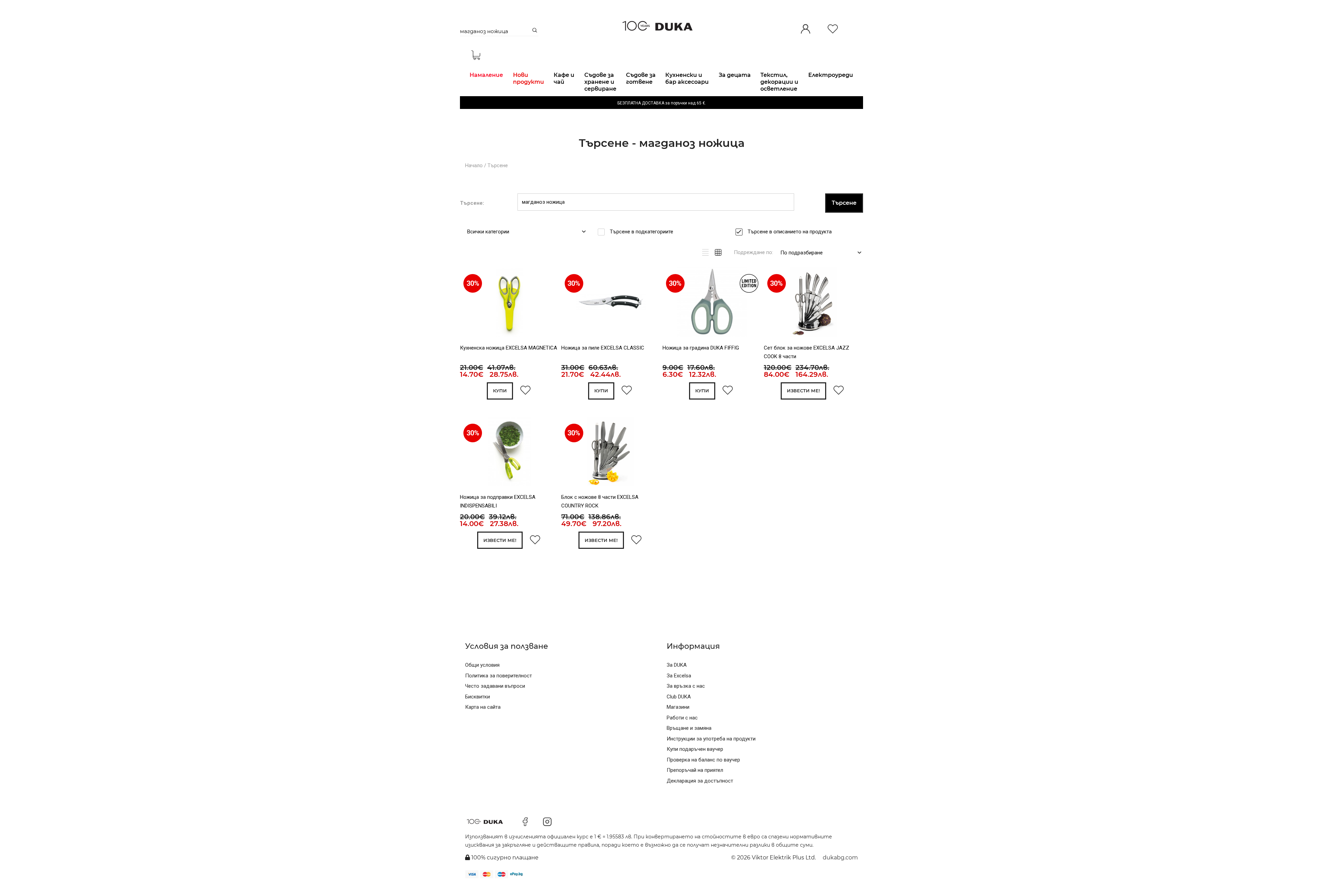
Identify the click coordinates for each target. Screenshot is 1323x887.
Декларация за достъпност (700, 781)
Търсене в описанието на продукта (790, 232)
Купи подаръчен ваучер (695, 749)
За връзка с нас (686, 686)
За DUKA (677, 665)
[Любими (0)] (833, 29)
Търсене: (472, 203)
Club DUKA (679, 697)
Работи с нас (682, 718)
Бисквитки (477, 697)
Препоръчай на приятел (695, 770)
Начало (474, 165)
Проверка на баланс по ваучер (703, 760)
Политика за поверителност (498, 676)
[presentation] (469, 303)
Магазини (678, 707)
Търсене (498, 165)
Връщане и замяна (689, 728)
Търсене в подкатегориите (641, 232)
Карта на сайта (483, 707)
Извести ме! (803, 390)
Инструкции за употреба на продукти (711, 739)
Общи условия (482, 665)
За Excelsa (679, 676)
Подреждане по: (753, 252)
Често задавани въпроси (495, 686)
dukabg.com (840, 857)
